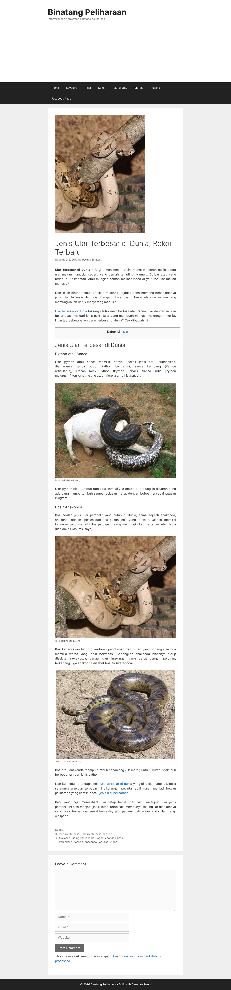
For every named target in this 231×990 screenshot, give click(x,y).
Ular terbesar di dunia (71, 311)
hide (124, 331)
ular (84, 833)
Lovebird (71, 87)
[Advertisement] (115, 55)
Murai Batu (120, 87)
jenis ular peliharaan (113, 793)
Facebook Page (61, 98)
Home (55, 87)
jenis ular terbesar (69, 833)
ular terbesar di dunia (116, 784)
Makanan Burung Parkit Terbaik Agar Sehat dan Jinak (91, 837)
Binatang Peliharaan (87, 12)
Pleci (88, 87)
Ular (61, 830)
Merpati (139, 87)
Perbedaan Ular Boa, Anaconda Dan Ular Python (88, 841)
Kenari (102, 87)
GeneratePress (141, 984)
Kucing (155, 87)
